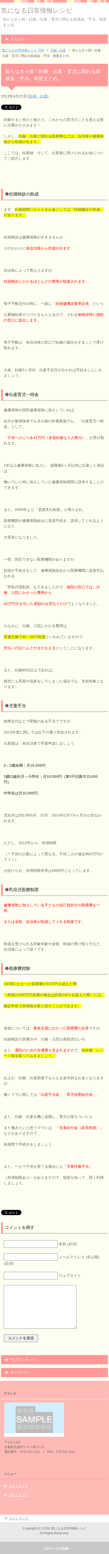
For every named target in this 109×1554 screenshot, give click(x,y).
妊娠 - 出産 (38, 96)
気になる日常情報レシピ (36, 10)
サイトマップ (18, 1486)
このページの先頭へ (57, 1548)
